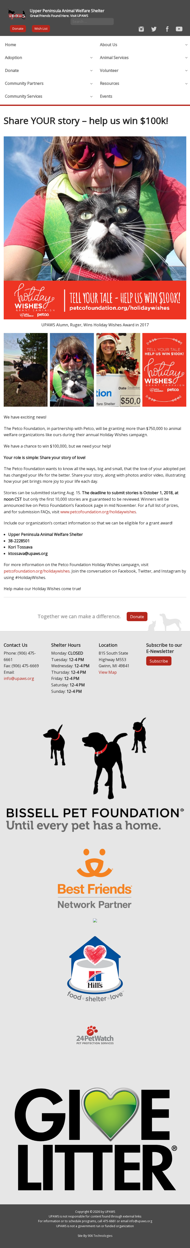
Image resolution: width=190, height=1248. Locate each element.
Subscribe (159, 661)
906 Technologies (100, 1236)
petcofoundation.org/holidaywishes (37, 571)
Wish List (41, 28)
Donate (18, 28)
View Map (108, 672)
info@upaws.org (19, 678)
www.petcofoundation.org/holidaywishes (98, 512)
